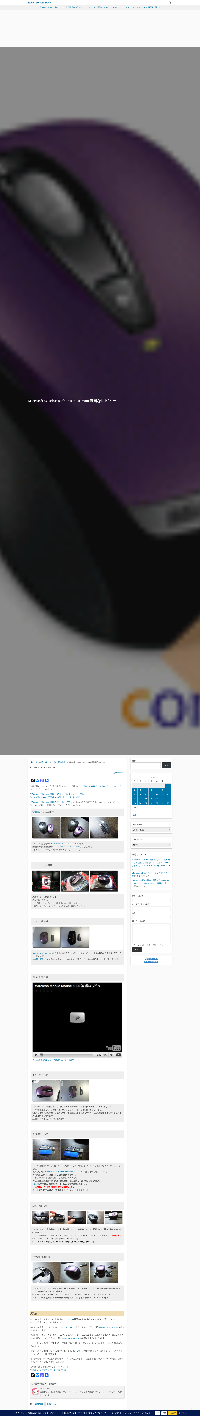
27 (157, 803)
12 (151, 794)
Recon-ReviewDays (39, 2)
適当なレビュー (52, 1404)
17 (140, 799)
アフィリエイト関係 (93, 7)
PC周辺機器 (61, 762)
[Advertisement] (100, 29)
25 (146, 803)
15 (168, 794)
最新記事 (52, 1384)
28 (162, 803)
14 (162, 794)
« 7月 (134, 815)
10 (140, 794)
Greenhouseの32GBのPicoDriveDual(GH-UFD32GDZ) (65, 1172)
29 (168, 803)
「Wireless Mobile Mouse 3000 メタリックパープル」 (51, 802)
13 (157, 794)
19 (151, 799)
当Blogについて (46, 7)
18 (146, 799)
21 (162, 799)
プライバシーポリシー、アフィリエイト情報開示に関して (136, 7)
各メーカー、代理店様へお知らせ (69, 7)
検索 (134, 761)
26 (151, 803)
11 (146, 794)
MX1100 (42, 805)
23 (135, 803)
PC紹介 (107, 7)
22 (168, 799)
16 (135, 799)
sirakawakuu (119, 773)
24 (140, 803)
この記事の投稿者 (39, 1384)
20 (157, 799)
